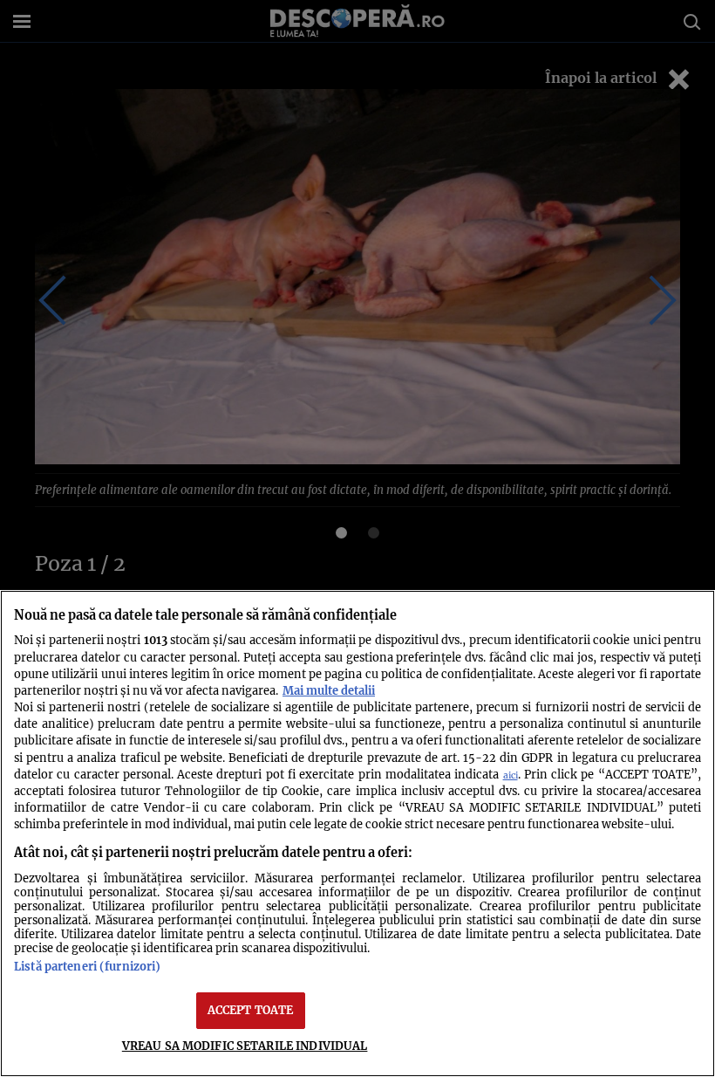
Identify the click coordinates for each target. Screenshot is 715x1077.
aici (510, 775)
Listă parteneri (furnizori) (87, 966)
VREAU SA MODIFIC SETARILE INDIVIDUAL (245, 1046)
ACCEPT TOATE (251, 1010)
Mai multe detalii (329, 690)
